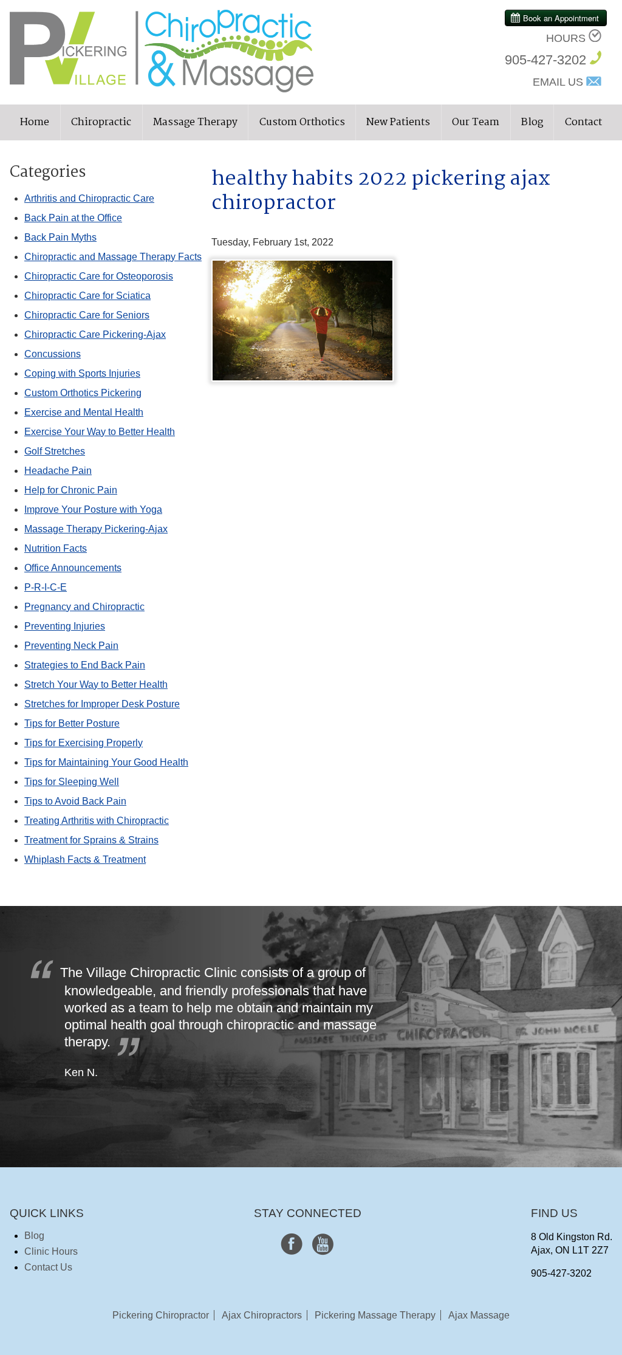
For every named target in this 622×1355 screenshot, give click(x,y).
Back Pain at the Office (73, 218)
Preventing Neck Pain (71, 645)
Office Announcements (72, 568)
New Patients (398, 122)
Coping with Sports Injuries (82, 373)
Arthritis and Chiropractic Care (89, 198)
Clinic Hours (51, 1251)
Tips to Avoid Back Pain (75, 801)
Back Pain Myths (60, 237)
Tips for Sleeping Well (71, 782)
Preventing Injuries (64, 626)
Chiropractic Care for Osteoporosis (98, 276)
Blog (532, 122)
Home (34, 122)
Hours (566, 38)
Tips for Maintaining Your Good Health (106, 762)
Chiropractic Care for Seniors (86, 315)
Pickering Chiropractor (160, 1315)
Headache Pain (58, 470)
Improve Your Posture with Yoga (93, 509)
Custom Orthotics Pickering (83, 393)
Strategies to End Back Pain (84, 665)
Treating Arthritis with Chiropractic (96, 820)
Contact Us (48, 1267)
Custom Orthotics (302, 122)
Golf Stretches (54, 451)
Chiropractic (101, 122)
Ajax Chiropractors (262, 1315)
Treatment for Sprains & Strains (91, 840)
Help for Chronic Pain (70, 490)
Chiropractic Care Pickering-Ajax (95, 334)
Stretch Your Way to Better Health (96, 684)
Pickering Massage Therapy (375, 1315)
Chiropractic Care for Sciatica (87, 295)
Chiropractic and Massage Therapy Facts (113, 257)
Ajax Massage (479, 1315)
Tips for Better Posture (72, 723)
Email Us (558, 82)
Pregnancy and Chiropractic (84, 607)
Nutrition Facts (55, 548)
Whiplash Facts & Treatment (85, 859)
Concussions (52, 354)
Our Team (475, 122)
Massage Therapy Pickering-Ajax (96, 529)
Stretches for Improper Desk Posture (102, 704)
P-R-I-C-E (45, 587)
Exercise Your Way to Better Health (99, 432)
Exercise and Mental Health (83, 412)
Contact (583, 122)
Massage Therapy (195, 122)
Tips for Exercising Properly (83, 743)
